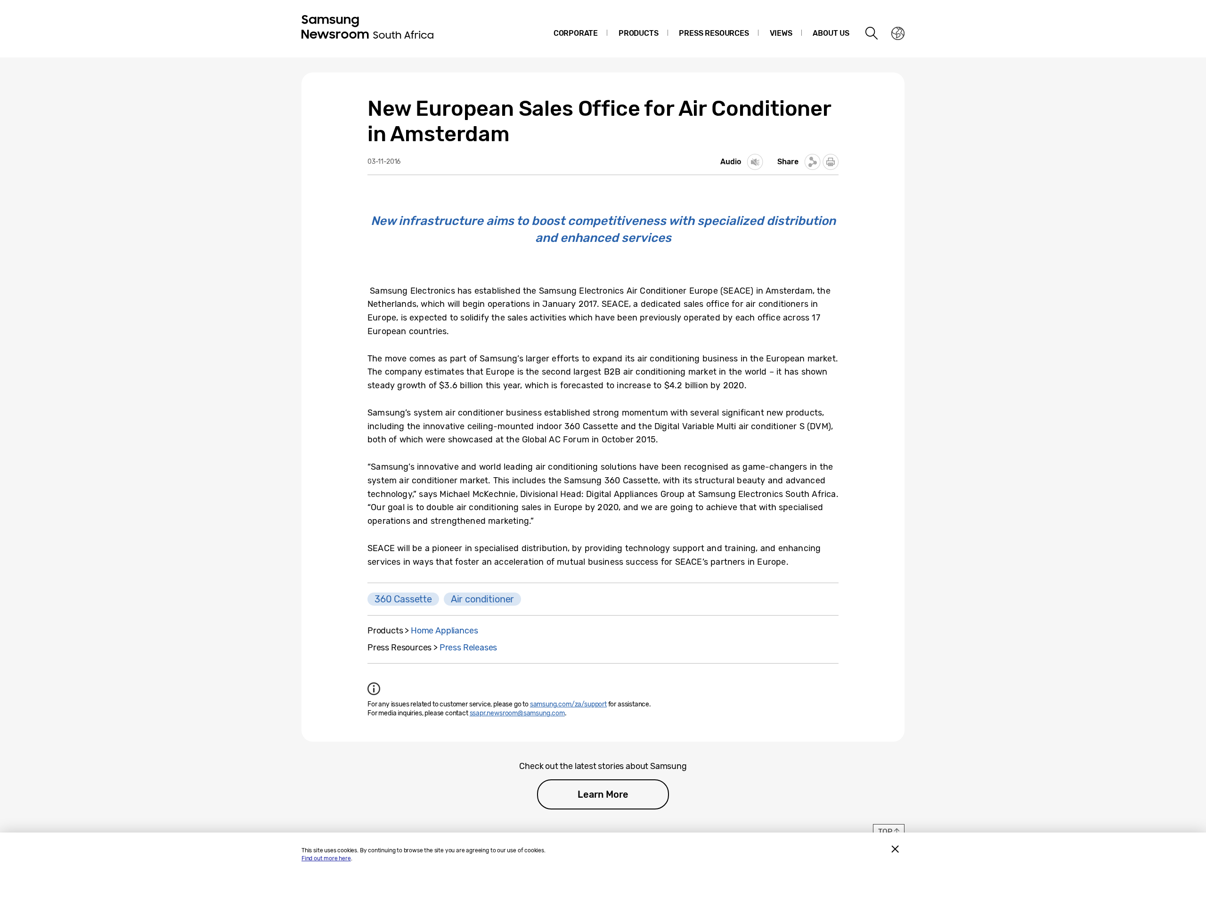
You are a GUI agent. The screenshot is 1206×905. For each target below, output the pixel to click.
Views (781, 33)
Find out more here (326, 858)
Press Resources (714, 33)
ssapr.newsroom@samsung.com (517, 713)
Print (831, 162)
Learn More (603, 794)
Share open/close (813, 162)
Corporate (576, 33)
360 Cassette (403, 599)
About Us (831, 33)
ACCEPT (895, 849)
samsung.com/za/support (568, 704)
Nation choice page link (897, 33)
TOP (885, 831)
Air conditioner (482, 599)
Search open (872, 33)
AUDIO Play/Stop (755, 162)
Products (639, 33)
